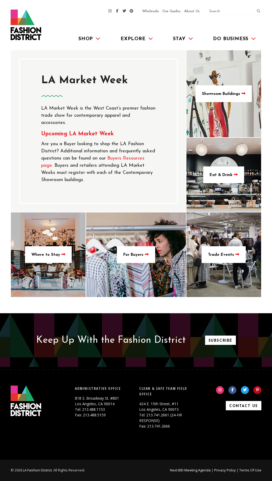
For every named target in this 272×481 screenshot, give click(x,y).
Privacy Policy (225, 470)
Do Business (230, 39)
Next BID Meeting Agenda (190, 470)
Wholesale (150, 11)
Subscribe (220, 341)
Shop (85, 39)
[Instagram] (110, 11)
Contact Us (243, 406)
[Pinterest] (131, 11)
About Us (192, 11)
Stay (179, 39)
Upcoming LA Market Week (77, 134)
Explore (133, 39)
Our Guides (171, 11)
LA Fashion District (37, 470)
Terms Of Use (250, 470)
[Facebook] (117, 11)
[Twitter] (124, 11)
